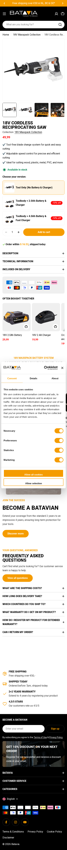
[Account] (56, 14)
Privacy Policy (35, 831)
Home (5, 34)
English (11, 798)
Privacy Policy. (56, 737)
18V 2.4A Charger (41, 335)
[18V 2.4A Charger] (46, 317)
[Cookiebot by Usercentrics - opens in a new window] (44, 368)
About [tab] (55, 378)
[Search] (60, 24)
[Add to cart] (26, 327)
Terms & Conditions (13, 831)
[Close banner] (62, 368)
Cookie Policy (54, 831)
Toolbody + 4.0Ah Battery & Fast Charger (31, 218)
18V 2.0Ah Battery (12, 335)
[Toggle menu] (4, 14)
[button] (4, 3)
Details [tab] (33, 378)
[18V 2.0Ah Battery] (16, 317)
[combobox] (33, 24)
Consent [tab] (12, 378)
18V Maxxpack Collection (27, 34)
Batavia (15, 844)
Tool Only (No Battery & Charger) (34, 187)
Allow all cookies (33, 474)
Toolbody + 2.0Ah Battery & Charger (31, 202)
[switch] (59, 440)
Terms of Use (40, 737)
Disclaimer (8, 837)
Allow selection (33, 483)
